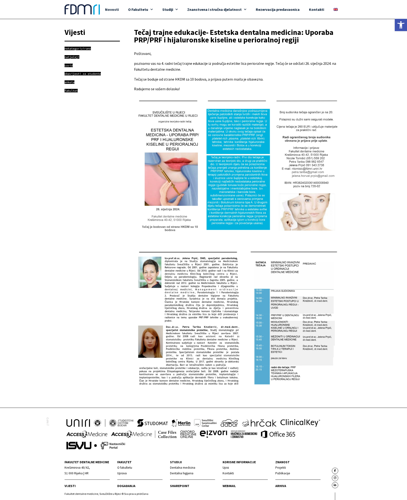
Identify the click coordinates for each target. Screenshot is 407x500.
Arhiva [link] (280, 486)
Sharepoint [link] (179, 486)
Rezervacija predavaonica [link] (278, 9)
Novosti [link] (112, 9)
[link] (401, 25)
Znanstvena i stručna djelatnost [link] (214, 9)
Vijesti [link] (70, 486)
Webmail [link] (229, 486)
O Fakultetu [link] (138, 9)
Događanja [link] (126, 486)
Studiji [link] (167, 9)
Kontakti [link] (316, 9)
